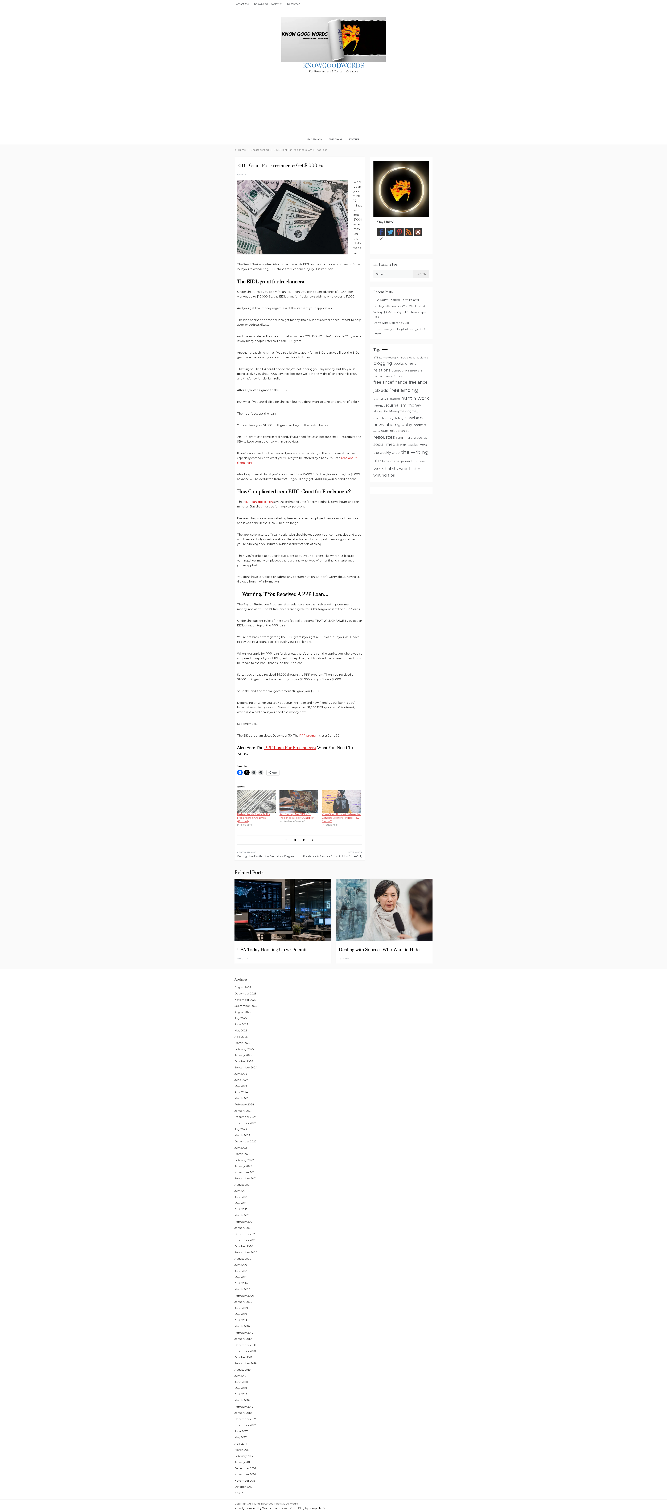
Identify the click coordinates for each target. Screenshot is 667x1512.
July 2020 (240, 1264)
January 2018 (243, 1412)
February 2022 (244, 1160)
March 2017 (242, 1449)
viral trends (419, 461)
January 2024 (243, 1110)
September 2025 (245, 1005)
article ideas (407, 357)
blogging (382, 363)
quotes (376, 431)
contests (379, 376)
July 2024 (240, 1073)
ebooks (389, 377)
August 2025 (242, 1012)
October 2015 (243, 1486)
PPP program (308, 735)
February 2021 (243, 1221)
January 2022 (243, 1166)
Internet (379, 405)
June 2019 (241, 1308)
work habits (385, 468)
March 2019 (242, 1326)
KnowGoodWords (333, 66)
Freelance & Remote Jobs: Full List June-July (332, 856)
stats (403, 445)
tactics (413, 445)
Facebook (314, 139)
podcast (420, 425)
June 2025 (241, 1024)
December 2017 (245, 1419)
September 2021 (245, 1178)
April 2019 (240, 1320)
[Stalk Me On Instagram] (418, 232)
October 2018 (243, 1357)
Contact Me (241, 4)
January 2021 (243, 1227)
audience (422, 357)
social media (386, 444)
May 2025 (240, 1030)
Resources (293, 4)
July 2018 (240, 1375)
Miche (243, 174)
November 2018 (245, 1351)
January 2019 (243, 1338)
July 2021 (240, 1190)
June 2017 (241, 1431)
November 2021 (245, 1172)
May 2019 (240, 1314)
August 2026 (242, 987)
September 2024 (245, 1067)
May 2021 (240, 1203)
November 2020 (245, 1240)
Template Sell (318, 1508)
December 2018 (245, 1345)
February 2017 (243, 1456)
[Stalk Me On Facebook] (381, 232)
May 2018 (240, 1388)
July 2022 (240, 1147)
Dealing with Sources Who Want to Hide (400, 306)
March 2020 (242, 1289)
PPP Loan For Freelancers (290, 747)
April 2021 (240, 1209)
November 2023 (245, 1123)
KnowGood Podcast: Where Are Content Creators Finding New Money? (341, 818)
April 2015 (240, 1493)
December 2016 (245, 1468)
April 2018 (240, 1394)
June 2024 (241, 1079)
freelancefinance (390, 382)
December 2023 (245, 1116)
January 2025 (243, 1055)
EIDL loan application (258, 501)
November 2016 (245, 1474)
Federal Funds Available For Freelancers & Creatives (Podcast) (253, 818)
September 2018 (245, 1363)
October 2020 (243, 1246)
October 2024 (243, 1061)
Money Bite (380, 411)
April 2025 (241, 1036)
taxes (423, 445)
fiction (398, 376)
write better (409, 469)
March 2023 (242, 1135)
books (398, 363)
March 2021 (242, 1215)
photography (398, 424)
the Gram (335, 139)
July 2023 (240, 1129)
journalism (396, 405)
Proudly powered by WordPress (255, 1508)
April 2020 (241, 1283)
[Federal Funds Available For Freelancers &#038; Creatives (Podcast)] (256, 801)
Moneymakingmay (403, 411)
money (414, 405)
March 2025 (242, 1042)
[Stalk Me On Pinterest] (399, 232)
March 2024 (242, 1098)
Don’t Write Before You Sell (391, 322)
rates (385, 430)
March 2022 (242, 1153)
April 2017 (240, 1443)
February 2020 (244, 1295)
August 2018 (242, 1369)
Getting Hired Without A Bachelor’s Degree (265, 856)
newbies (414, 417)
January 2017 (243, 1462)
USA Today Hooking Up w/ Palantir (396, 299)
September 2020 (245, 1252)
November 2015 (245, 1480)
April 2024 (241, 1092)
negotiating (395, 418)
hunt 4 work (415, 398)
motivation (380, 418)
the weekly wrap (386, 453)
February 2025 (244, 1049)
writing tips (384, 475)
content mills (416, 371)
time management (397, 461)
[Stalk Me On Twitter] (390, 232)
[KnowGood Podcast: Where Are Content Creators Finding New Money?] (341, 801)
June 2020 (241, 1271)
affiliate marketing (384, 357)
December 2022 (245, 1141)
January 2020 (243, 1301)
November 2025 (245, 999)
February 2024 (244, 1104)
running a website (411, 437)
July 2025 (240, 1018)
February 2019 (243, 1332)
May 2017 (240, 1437)
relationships (399, 430)
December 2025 (245, 993)
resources (384, 437)
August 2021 (242, 1184)
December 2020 (245, 1234)
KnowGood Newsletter (268, 4)
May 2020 (240, 1277)
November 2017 (245, 1425)
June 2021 (241, 1197)
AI (398, 358)
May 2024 (240, 1086)
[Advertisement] (333, 108)
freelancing (403, 390)
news (378, 424)
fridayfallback (381, 399)
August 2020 (242, 1258)
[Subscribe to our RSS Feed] (409, 232)
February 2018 (243, 1406)
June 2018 (241, 1382)
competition (400, 370)
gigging (395, 398)
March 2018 (242, 1400)
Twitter (354, 139)
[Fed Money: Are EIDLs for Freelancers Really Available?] (298, 801)
